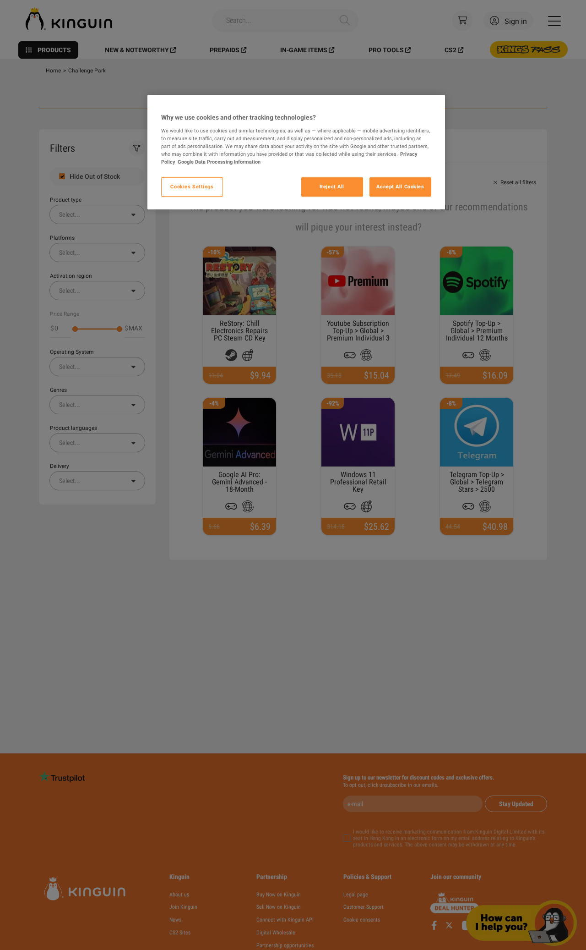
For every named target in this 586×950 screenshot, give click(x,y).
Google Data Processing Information (219, 162)
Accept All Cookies (400, 186)
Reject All (332, 186)
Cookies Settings (191, 186)
